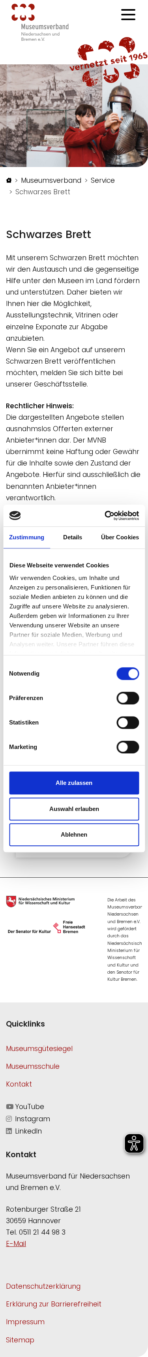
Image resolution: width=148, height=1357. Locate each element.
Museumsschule (33, 1066)
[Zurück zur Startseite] (40, 21)
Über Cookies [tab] (120, 537)
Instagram (31, 1119)
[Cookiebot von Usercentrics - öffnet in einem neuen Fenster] (105, 516)
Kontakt (19, 1084)
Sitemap (20, 1340)
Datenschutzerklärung (43, 1286)
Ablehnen (74, 834)
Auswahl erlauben (74, 808)
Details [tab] (72, 537)
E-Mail (16, 1243)
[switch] (127, 698)
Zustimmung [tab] (26, 537)
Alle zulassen (74, 782)
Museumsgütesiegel (39, 1048)
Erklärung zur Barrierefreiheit (53, 1304)
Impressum (25, 1322)
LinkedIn (27, 1131)
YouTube (28, 1106)
